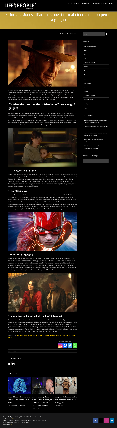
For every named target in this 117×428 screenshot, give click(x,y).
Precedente (65, 34)
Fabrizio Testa (14, 358)
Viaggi (85, 108)
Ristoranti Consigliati (90, 62)
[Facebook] (65, 345)
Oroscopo (86, 91)
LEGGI (12, 424)
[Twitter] (70, 345)
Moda (85, 71)
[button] (112, 3)
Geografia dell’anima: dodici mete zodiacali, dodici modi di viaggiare (66, 400)
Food (85, 58)
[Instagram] (60, 345)
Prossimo (73, 34)
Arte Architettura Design (90, 46)
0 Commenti (22, 405)
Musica (85, 79)
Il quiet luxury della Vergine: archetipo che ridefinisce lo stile (19, 400)
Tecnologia (86, 104)
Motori (85, 75)
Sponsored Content (88, 99)
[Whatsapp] (75, 345)
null (84, 87)
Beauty (85, 50)
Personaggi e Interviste (89, 95)
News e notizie (12, 351)
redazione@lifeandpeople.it (13, 418)
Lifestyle (86, 66)
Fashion (85, 54)
